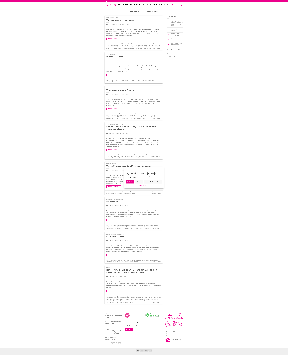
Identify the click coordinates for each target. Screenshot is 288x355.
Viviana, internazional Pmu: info (121, 90)
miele (157, 80)
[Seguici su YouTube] (112, 1)
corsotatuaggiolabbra (124, 297)
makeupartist (111, 46)
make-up (150, 45)
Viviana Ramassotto (113, 81)
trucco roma (123, 300)
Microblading (118, 46)
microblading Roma (119, 226)
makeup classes (136, 115)
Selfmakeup (113, 300)
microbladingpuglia (110, 228)
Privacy (146, 185)
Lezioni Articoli (110, 234)
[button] (161, 169)
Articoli (149, 4)
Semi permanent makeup (112, 87)
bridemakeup (147, 43)
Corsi (130, 4)
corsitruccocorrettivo (110, 45)
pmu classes (138, 116)
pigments (108, 48)
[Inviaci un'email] (109, 1)
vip (122, 48)
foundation (147, 260)
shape (123, 118)
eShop (136, 4)
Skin (122, 261)
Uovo (107, 81)
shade (120, 118)
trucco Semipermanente (116, 48)
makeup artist (130, 115)
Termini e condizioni (171, 335)
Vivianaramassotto (127, 48)
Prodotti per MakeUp (172, 56)
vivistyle (149, 48)
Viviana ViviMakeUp (125, 24)
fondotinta (140, 45)
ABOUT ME (125, 4)
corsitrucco (125, 191)
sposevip (145, 156)
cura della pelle (133, 80)
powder (112, 261)
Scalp (155, 116)
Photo (161, 4)
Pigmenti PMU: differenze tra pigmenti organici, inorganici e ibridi (177, 23)
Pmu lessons (144, 116)
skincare (118, 300)
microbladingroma (118, 228)
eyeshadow (134, 45)
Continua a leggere (114, 38)
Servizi (155, 4)
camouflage (152, 43)
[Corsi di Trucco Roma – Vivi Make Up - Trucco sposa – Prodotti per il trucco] (110, 5)
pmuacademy (150, 116)
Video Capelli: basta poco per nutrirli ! (176, 44)
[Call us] (111, 1)
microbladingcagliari (128, 226)
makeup (154, 45)
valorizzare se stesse (150, 300)
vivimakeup (134, 48)
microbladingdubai (125, 46)
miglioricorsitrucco (139, 156)
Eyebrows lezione (111, 163)
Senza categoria (110, 17)
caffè (128, 80)
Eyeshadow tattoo (139, 113)
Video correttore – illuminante (120, 20)
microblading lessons (155, 115)
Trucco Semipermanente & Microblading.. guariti (128, 166)
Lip (159, 113)
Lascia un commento (156, 48)
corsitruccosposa (119, 45)
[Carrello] (181, 5)
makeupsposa (121, 156)
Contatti (166, 4)
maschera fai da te (152, 80)
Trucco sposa (119, 124)
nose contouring (126, 116)
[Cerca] (173, 4)
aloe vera (125, 80)
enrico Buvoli (144, 80)
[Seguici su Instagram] (106, 1)
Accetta (130, 181)
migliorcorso (152, 46)
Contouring (132, 260)
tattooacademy (128, 118)
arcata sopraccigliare (139, 43)
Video (117, 17)
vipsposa (110, 157)
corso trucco (116, 297)
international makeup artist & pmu (151, 113)
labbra (155, 297)
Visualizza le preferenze (153, 181)
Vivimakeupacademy (142, 48)
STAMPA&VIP (142, 4)
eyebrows (126, 45)
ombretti (158, 46)
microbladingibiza (145, 226)
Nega (139, 181)
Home (119, 4)
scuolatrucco (117, 261)
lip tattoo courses (110, 115)
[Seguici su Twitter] (108, 1)
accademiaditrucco (130, 43)
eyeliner (130, 45)
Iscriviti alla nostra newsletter (132, 322)
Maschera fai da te (114, 56)
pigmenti (108, 300)
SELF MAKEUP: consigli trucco (175, 34)
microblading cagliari (152, 225)
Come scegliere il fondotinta (175, 29)
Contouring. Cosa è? (116, 236)
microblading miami (110, 226)
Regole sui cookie (171, 333)
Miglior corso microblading (144, 46)
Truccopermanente (118, 193)
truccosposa (157, 156)
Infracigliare (144, 45)
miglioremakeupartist (129, 156)
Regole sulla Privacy (171, 332)
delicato (139, 80)
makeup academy (122, 115)
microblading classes (145, 115)
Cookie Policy (142, 185)
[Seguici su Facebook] (105, 1)
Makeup (108, 267)
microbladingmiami (134, 46)
